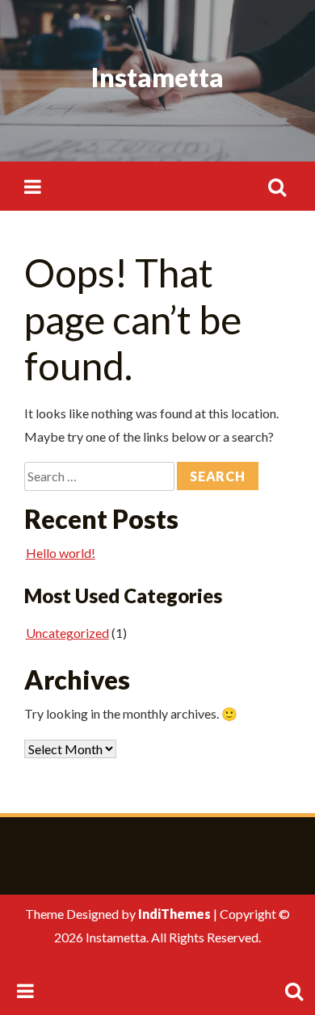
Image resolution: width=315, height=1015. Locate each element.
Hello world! (60, 552)
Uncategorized (67, 632)
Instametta (157, 77)
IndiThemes (174, 913)
